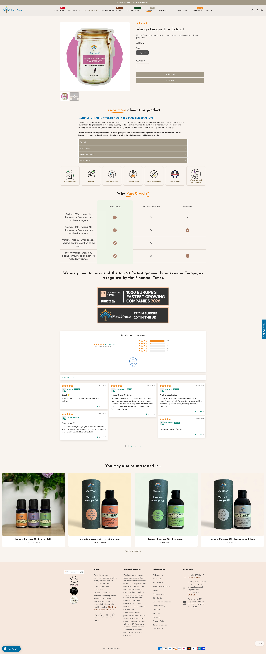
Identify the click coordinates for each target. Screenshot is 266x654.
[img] (67, 386)
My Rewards (158, 583)
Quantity (140, 61)
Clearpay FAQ (159, 606)
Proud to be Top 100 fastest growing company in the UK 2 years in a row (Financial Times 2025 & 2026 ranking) (145, 2)
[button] (142, 23)
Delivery (156, 610)
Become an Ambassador (163, 602)
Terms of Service (160, 625)
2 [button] (128, 446)
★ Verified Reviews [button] (264, 329)
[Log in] (257, 10)
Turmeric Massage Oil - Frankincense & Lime (232, 539)
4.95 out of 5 (110, 344)
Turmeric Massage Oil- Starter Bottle (34, 539)
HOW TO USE (85, 148)
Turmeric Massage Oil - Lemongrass (166, 539)
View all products (132, 551)
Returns (156, 613)
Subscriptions (158, 594)
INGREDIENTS (85, 160)
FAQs (155, 590)
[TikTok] (112, 615)
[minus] (138, 66)
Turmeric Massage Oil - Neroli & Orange (100, 539)
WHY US (83, 142)
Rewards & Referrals (162, 587)
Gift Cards (157, 598)
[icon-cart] (261, 10)
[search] (252, 10)
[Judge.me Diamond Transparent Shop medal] (133, 361)
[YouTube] (96, 621)
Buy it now (170, 81)
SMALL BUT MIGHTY (87, 154)
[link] (69, 176)
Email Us (191, 595)
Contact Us (158, 629)
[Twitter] (96, 615)
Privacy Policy (159, 621)
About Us (157, 579)
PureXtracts (115, 649)
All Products (158, 575)
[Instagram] (107, 615)
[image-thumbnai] (64, 96)
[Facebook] (101, 615)
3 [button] (131, 446)
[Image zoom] (95, 56)
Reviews (156, 617)
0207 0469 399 (194, 578)
